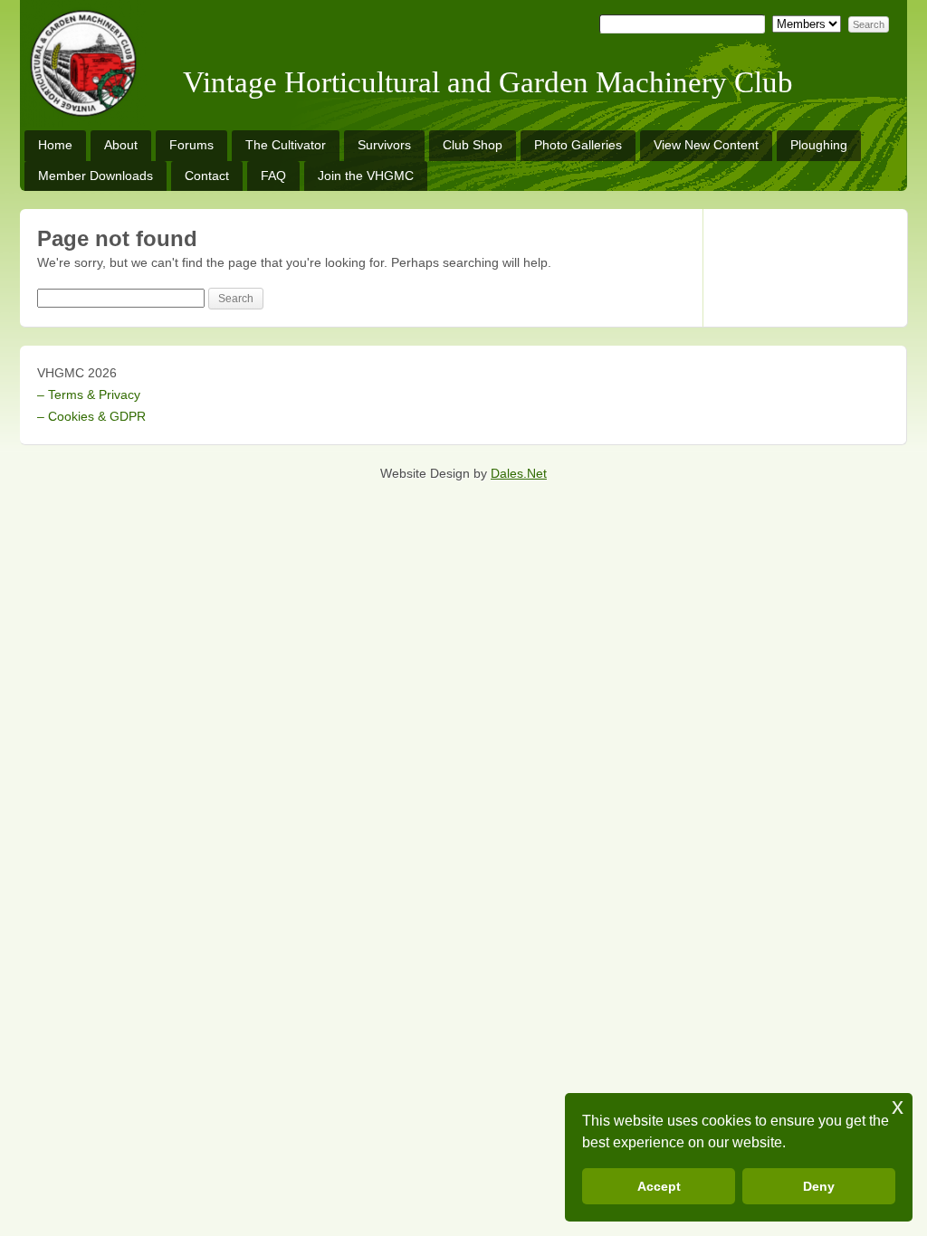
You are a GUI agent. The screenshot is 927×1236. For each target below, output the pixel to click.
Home (55, 145)
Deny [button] (819, 1186)
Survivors (384, 145)
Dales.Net (519, 473)
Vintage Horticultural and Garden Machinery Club (488, 82)
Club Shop (472, 145)
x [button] (897, 1106)
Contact (207, 175)
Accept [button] (659, 1186)
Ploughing (818, 145)
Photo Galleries (578, 145)
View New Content (706, 145)
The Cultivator (285, 145)
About (121, 145)
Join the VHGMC (366, 175)
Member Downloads (95, 175)
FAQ (273, 175)
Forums (191, 145)
